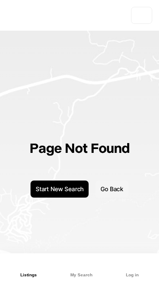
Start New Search (60, 188)
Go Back (111, 188)
